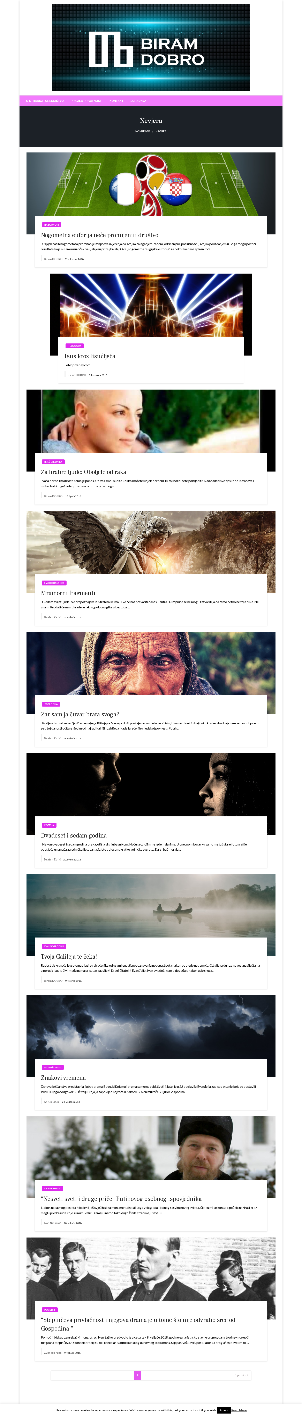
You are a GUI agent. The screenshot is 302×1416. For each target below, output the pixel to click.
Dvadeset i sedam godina (74, 836)
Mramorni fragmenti (68, 593)
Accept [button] (224, 1410)
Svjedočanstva (54, 583)
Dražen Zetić (52, 617)
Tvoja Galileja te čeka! (69, 957)
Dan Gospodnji (54, 946)
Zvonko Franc (53, 1352)
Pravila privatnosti (87, 100)
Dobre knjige (52, 1188)
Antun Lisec (52, 1101)
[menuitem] (45, 101)
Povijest (49, 1309)
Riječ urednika (53, 461)
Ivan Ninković (53, 1223)
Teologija (74, 345)
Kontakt (116, 100)
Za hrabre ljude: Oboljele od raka (83, 472)
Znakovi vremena (63, 1078)
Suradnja (138, 100)
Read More (239, 1410)
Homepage (142, 131)
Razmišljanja (52, 1067)
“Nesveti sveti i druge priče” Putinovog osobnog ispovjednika (121, 1199)
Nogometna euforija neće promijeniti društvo (99, 235)
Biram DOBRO (53, 259)
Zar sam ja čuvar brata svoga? (80, 714)
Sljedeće (240, 1375)
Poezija (49, 825)
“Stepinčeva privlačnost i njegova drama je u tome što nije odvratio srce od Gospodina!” (138, 1324)
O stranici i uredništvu (45, 100)
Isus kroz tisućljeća (90, 356)
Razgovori (51, 224)
